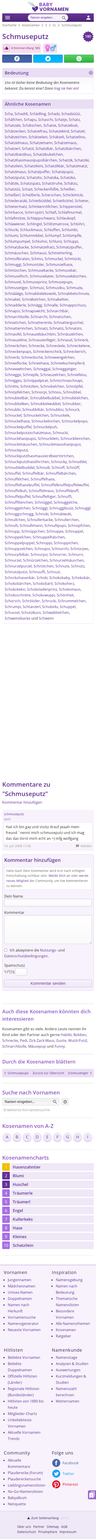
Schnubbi (13, 409)
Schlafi (50, 212)
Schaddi (21, 113)
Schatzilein (14, 165)
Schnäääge (14, 293)
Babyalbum (17, 1497)
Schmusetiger (16, 287)
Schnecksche (32, 357)
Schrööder (31, 600)
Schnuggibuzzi (61, 508)
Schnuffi (64, 496)
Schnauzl (64, 339)
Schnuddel (77, 461)
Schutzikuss (31, 612)
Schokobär (81, 577)
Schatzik (66, 160)
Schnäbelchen (34, 299)
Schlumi (11, 235)
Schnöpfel (74, 386)
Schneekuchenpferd (67, 363)
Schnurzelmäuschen (67, 560)
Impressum (67, 1532)
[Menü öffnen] (7, 17)
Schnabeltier (58, 299)
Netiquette (17, 1504)
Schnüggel (43, 502)
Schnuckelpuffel (18, 426)
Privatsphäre (47, 1532)
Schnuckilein (48, 438)
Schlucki (11, 229)
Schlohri (77, 223)
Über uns (24, 1527)
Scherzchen (51, 194)
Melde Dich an (59, 875)
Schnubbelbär (16, 397)
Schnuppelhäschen (49, 537)
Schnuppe (54, 531)
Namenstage (66, 1357)
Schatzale (13, 125)
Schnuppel (74, 531)
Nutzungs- (48, 950)
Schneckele (55, 345)
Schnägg (35, 305)
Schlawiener (15, 223)
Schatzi (28, 148)
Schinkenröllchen (43, 206)
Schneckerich (74, 351)
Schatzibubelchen (48, 154)
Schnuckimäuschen (21, 444)
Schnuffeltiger (44, 496)
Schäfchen (13, 119)
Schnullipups (55, 525)
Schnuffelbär (33, 473)
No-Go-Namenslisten (25, 1491)
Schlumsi (39, 241)
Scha (9, 113)
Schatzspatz (30, 183)
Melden (86, 846)
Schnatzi (56, 328)
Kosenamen (66, 1329)
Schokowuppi (43, 595)
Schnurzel (13, 560)
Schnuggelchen (17, 508)
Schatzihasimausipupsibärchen (31, 160)
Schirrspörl (34, 212)
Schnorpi (39, 392)
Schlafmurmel (69, 212)
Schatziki (81, 160)
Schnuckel (13, 415)
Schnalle (51, 305)
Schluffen (52, 229)
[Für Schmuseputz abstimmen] (6, 48)
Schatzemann (41, 142)
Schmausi (38, 252)
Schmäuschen (16, 252)
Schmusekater (42, 276)
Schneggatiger (64, 368)
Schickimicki (73, 194)
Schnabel (12, 299)
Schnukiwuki (60, 513)
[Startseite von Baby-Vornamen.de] (48, 10)
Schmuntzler (33, 264)
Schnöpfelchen (17, 392)
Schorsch (12, 600)
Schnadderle (15, 305)
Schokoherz (64, 583)
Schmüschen (15, 270)
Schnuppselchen (19, 548)
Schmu (37, 258)
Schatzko (67, 177)
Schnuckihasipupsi (20, 438)
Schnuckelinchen (45, 421)
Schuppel (67, 606)
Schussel (12, 612)
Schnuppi (44, 542)
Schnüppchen (33, 531)
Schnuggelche (65, 502)
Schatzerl (12, 148)
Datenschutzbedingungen (26, 956)
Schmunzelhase (59, 264)
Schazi (27, 189)
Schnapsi (12, 310)
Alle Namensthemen (73, 1323)
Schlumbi (69, 229)
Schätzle (12, 183)
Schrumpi (13, 606)
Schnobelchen (52, 386)
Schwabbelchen (56, 612)
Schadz (54, 113)
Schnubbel (72, 392)
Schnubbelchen (75, 397)
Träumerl (21, 1201)
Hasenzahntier (27, 1167)
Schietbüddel (40, 200)
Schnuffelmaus (41, 490)
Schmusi (37, 287)
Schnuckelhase (17, 421)
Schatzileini (33, 165)
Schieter (82, 200)
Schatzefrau (37, 131)
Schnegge (13, 374)
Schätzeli (56, 136)
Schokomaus (70, 589)
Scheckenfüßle (46, 189)
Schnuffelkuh (16, 490)
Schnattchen (15, 322)
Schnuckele (59, 415)
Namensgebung (69, 1279)
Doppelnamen (20, 1298)
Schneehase (39, 363)
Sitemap (53, 1527)
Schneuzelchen (52, 374)
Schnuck (72, 409)
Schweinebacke (17, 618)
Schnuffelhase (42, 479)
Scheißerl (12, 194)
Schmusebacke (40, 270)
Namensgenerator (23, 1323)
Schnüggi (40, 508)
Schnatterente (40, 322)
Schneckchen (16, 345)
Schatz (74, 119)
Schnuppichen (66, 542)
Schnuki (41, 513)
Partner (38, 1527)
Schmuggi (13, 264)
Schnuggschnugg (19, 513)
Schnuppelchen (18, 537)
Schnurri (75, 554)
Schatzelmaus (16, 142)
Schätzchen (32, 125)
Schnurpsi (39, 554)
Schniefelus (76, 374)
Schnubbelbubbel (45, 397)
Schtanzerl (31, 606)
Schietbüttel (63, 200)
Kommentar (14, 912)
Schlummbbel (31, 235)
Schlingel (34, 223)
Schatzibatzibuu (18, 154)
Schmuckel (54, 258)
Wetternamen (67, 1401)
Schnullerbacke (40, 519)
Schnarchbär (57, 310)
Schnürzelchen (35, 560)
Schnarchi (39, 316)
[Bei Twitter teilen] (48, 59)
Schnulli (11, 525)
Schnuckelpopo (75, 421)
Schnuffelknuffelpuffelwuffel (65, 484)
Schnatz (41, 328)
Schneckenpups (18, 351)
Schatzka (51, 177)
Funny (59, 1046)
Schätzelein (38, 136)
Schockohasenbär (20, 577)
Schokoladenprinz (42, 589)
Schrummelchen (72, 600)
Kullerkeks (23, 1219)
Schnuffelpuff (67, 490)
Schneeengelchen (59, 357)
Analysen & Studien (72, 1363)
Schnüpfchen (79, 525)
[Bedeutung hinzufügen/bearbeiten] (91, 73)
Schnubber (71, 403)
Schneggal (41, 368)
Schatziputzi (15, 177)
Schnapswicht (33, 310)
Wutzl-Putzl (77, 1040)
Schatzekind (59, 131)
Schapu (30, 119)
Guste (61, 1040)
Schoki (42, 577)
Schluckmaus (31, 229)
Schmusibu (55, 287)
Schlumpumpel (17, 241)
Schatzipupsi (62, 171)
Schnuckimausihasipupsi (60, 444)
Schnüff (72, 467)
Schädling (38, 113)
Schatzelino (75, 136)
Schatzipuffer (39, 171)
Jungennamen (19, 1279)
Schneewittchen (18, 368)
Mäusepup (37, 1046)
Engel (18, 1210)
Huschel (20, 1184)
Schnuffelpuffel (17, 496)
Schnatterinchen (19, 328)
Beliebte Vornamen (24, 1357)
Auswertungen (68, 1369)
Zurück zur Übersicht (48, 1073)
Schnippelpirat (35, 380)
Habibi (66, 1034)
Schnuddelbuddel (19, 467)
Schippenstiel (70, 206)
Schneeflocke (16, 363)
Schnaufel (13, 334)
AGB (64, 1527)
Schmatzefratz (42, 247)
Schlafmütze (15, 218)
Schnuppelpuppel (19, 542)
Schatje (61, 119)
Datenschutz (26, 1532)
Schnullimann (31, 525)
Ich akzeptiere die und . (34, 953)
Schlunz (55, 241)
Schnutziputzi (16, 571)
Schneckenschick (47, 351)
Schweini (46, 618)
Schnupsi (42, 548)
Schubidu (50, 606)
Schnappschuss (73, 305)
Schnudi (43, 467)
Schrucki (49, 600)
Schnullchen (15, 519)
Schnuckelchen (36, 415)
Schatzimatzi (76, 165)
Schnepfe (30, 374)
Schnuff (58, 467)
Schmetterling (60, 252)
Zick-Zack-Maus (41, 1040)
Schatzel (78, 131)
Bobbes (79, 1034)
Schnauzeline (16, 339)
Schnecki (12, 357)
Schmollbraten (17, 258)
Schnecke (36, 345)
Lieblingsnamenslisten (26, 1485)
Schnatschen (60, 316)
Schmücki (73, 258)
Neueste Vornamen (24, 1329)
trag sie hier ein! (66, 88)
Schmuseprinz (35, 281)
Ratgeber (63, 1336)
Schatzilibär (54, 165)
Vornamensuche (22, 1317)
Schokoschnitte (18, 595)
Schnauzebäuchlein (39, 334)
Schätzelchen (16, 136)
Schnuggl (82, 508)
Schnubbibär (33, 409)
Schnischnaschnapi (66, 380)
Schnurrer (58, 554)
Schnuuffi (37, 571)
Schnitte (12, 386)
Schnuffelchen (17, 479)
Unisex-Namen (20, 1292)
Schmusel (13, 281)
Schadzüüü (70, 113)
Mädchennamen (21, 1286)
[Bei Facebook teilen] (17, 59)
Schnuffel (13, 473)
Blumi (18, 1175)
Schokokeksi (15, 589)
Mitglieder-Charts (22, 1413)
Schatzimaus (15, 171)
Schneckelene (78, 345)
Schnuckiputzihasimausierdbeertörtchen (39, 455)
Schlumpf (53, 235)
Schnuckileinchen (75, 438)
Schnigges (13, 380)
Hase (17, 1228)
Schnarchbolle (17, 316)
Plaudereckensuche (24, 1479)
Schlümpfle (72, 235)
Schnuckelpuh (45, 426)
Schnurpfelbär (17, 554)
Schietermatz (16, 206)
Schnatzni (73, 328)
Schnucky (59, 461)
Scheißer (67, 189)
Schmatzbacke (17, 247)
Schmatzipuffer (69, 247)
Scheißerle (31, 194)
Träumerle (23, 1193)
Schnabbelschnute (73, 293)
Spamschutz (14, 965)
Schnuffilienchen (19, 502)
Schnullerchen (66, 519)
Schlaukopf (65, 218)
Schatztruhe (52, 183)
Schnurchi (60, 548)
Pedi (23, 1040)
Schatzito (34, 177)
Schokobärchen (18, 583)
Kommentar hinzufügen (22, 802)
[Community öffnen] (91, 17)
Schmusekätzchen (71, 276)
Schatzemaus (65, 142)
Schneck (81, 339)
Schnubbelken (17, 403)
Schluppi (71, 241)
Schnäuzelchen (70, 334)
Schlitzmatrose (56, 223)
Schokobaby (59, 577)
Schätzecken (15, 131)
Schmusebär (65, 270)
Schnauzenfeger (42, 339)
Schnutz (77, 566)
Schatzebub (68, 125)
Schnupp (12, 531)
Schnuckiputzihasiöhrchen (27, 461)
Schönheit (65, 595)
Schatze (49, 125)
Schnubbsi (54, 409)
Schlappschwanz (41, 218)
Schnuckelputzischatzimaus (28, 432)
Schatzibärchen (68, 148)
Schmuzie (74, 287)
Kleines (20, 1236)
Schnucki (60, 432)
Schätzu (70, 183)
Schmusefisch (16, 276)
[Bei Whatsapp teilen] (79, 59)
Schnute (62, 566)
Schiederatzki (16, 200)
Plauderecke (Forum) (25, 1472)
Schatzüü (12, 189)
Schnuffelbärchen (61, 473)
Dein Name (13, 896)
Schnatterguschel (68, 322)
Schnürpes (79, 548)
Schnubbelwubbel (45, 403)
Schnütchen (43, 566)
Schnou (54, 392)
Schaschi (45, 119)
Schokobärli (43, 583)
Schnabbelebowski (40, 293)
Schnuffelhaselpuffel (22, 484)
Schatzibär (44, 148)
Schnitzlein (29, 386)
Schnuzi (53, 571)
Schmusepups (60, 281)
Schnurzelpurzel (18, 566)
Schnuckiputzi (16, 450)
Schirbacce (14, 212)
